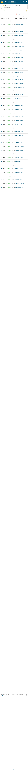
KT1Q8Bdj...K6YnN (19, 31)
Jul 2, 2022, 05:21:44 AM (9, 8)
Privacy (21, 769)
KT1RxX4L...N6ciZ (19, 142)
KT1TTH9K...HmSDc (19, 183)
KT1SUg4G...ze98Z (19, 161)
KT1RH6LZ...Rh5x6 (19, 109)
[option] (14, 24)
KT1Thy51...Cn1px (19, 187)
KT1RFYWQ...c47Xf (19, 105)
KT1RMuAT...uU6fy (19, 124)
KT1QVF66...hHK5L (19, 61)
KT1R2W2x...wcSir (19, 90)
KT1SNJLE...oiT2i (18, 153)
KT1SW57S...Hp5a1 (19, 165)
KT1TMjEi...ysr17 (18, 176)
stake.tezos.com (4, 695)
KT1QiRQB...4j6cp (19, 68)
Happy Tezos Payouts (22, 14)
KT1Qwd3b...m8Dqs (19, 87)
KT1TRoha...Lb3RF (19, 179)
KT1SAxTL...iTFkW (20, 146)
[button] (12, 2)
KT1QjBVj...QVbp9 (19, 72)
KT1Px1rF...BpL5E (19, 24)
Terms (17, 769)
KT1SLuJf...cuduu (19, 150)
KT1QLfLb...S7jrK (18, 50)
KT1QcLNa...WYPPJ (19, 64)
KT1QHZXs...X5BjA (19, 42)
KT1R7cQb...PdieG (18, 98)
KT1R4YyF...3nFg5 (19, 94)
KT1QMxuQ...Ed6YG (19, 53)
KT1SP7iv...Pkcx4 (20, 157)
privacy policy (7, 7)
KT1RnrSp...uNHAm (19, 139)
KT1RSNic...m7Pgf (19, 127)
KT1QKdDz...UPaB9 (20, 46)
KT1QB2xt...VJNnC (19, 39)
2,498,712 (19, 8)
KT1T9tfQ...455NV (19, 168)
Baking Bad (13, 769)
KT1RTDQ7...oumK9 (19, 131)
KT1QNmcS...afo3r (19, 57)
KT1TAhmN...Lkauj (19, 172)
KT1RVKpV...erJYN (19, 135)
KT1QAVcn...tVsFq (19, 35)
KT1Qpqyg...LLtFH (19, 83)
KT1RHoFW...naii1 (19, 116)
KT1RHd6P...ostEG (19, 113)
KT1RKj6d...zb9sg (19, 120)
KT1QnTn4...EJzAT (19, 79)
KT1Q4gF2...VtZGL (19, 27)
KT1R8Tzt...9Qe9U (19, 102)
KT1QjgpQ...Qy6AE (19, 76)
